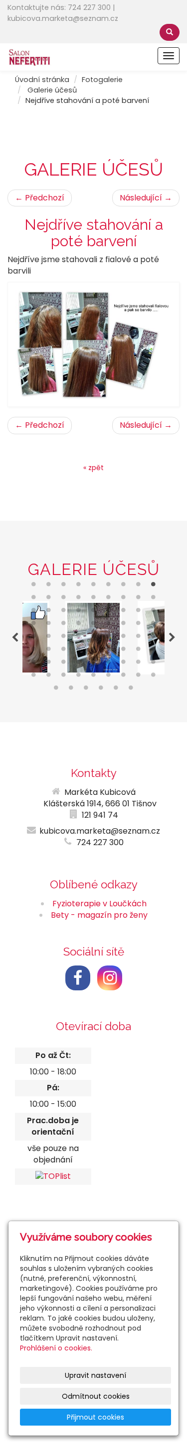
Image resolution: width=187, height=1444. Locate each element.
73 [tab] (56, 690)
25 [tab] (124, 612)
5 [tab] (94, 586)
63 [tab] (154, 664)
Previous (15, 638)
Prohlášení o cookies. (56, 1348)
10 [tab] (34, 599)
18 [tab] (154, 599)
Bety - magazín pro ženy (99, 915)
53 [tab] (139, 651)
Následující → (146, 197)
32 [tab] (94, 625)
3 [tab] (64, 586)
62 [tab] (139, 664)
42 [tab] (109, 638)
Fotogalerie (102, 80)
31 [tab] (79, 625)
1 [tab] (34, 586)
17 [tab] (139, 599)
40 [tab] (79, 638)
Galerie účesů (52, 90)
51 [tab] (109, 651)
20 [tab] (49, 612)
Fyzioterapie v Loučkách (99, 903)
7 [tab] (124, 586)
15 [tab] (109, 599)
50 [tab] (94, 651)
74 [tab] (71, 690)
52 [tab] (124, 651)
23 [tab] (94, 612)
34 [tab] (124, 625)
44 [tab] (139, 638)
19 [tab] (34, 612)
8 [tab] (139, 586)
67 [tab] (79, 677)
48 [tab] (64, 651)
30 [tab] (64, 625)
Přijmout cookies (95, 1417)
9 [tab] (154, 586)
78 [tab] (131, 690)
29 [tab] (49, 625)
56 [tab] (49, 664)
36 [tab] (154, 625)
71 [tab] (139, 677)
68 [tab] (94, 677)
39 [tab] (64, 638)
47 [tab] (49, 651)
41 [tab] (94, 638)
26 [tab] (139, 612)
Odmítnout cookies (96, 1396)
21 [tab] (64, 612)
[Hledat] (170, 32)
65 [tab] (49, 677)
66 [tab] (64, 677)
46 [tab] (34, 651)
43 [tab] (124, 638)
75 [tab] (86, 690)
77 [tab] (116, 690)
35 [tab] (139, 625)
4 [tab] (79, 586)
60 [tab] (109, 664)
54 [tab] (154, 651)
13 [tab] (79, 599)
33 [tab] (109, 625)
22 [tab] (79, 612)
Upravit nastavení (95, 1375)
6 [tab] (109, 586)
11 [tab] (49, 599)
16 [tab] (124, 599)
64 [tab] (34, 677)
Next (172, 638)
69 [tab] (109, 677)
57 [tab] (64, 664)
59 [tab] (94, 664)
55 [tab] (34, 664)
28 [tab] (34, 625)
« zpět (93, 468)
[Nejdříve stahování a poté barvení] (93, 344)
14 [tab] (94, 599)
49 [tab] (79, 651)
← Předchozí (39, 197)
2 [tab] (49, 586)
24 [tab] (109, 612)
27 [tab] (154, 612)
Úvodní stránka (42, 80)
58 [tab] (79, 664)
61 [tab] (124, 664)
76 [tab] (101, 690)
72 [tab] (154, 677)
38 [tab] (49, 638)
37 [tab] (34, 638)
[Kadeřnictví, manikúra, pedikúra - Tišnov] (29, 56)
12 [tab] (64, 599)
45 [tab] (154, 638)
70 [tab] (124, 677)
